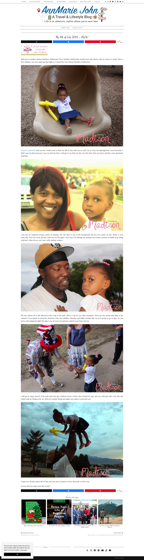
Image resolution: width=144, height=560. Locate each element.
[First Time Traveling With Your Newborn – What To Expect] (110, 511)
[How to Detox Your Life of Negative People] (59, 511)
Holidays (73, 1)
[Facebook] (117, 1)
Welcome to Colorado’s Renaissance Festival (105, 534)
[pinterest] (99, 550)
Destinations (85, 1)
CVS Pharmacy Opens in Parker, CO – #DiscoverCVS (85, 526)
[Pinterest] (110, 1)
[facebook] (95, 550)
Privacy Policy (119, 558)
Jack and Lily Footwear (30, 534)
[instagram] (91, 550)
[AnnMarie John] (72, 12)
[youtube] (102, 550)
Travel (97, 1)
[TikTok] (115, 1)
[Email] (120, 1)
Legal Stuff (77, 27)
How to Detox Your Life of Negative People (59, 525)
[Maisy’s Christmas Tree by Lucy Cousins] (33, 511)
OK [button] (17, 554)
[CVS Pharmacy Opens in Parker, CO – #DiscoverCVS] (84, 511)
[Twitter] (105, 1)
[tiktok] (106, 550)
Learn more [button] (23, 550)
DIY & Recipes (34, 1)
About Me (65, 27)
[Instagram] (107, 1)
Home (24, 1)
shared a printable (28, 150)
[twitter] (87, 550)
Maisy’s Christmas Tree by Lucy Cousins (34, 525)
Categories (61, 1)
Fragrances (48, 1)
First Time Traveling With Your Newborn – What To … (110, 526)
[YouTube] (113, 1)
